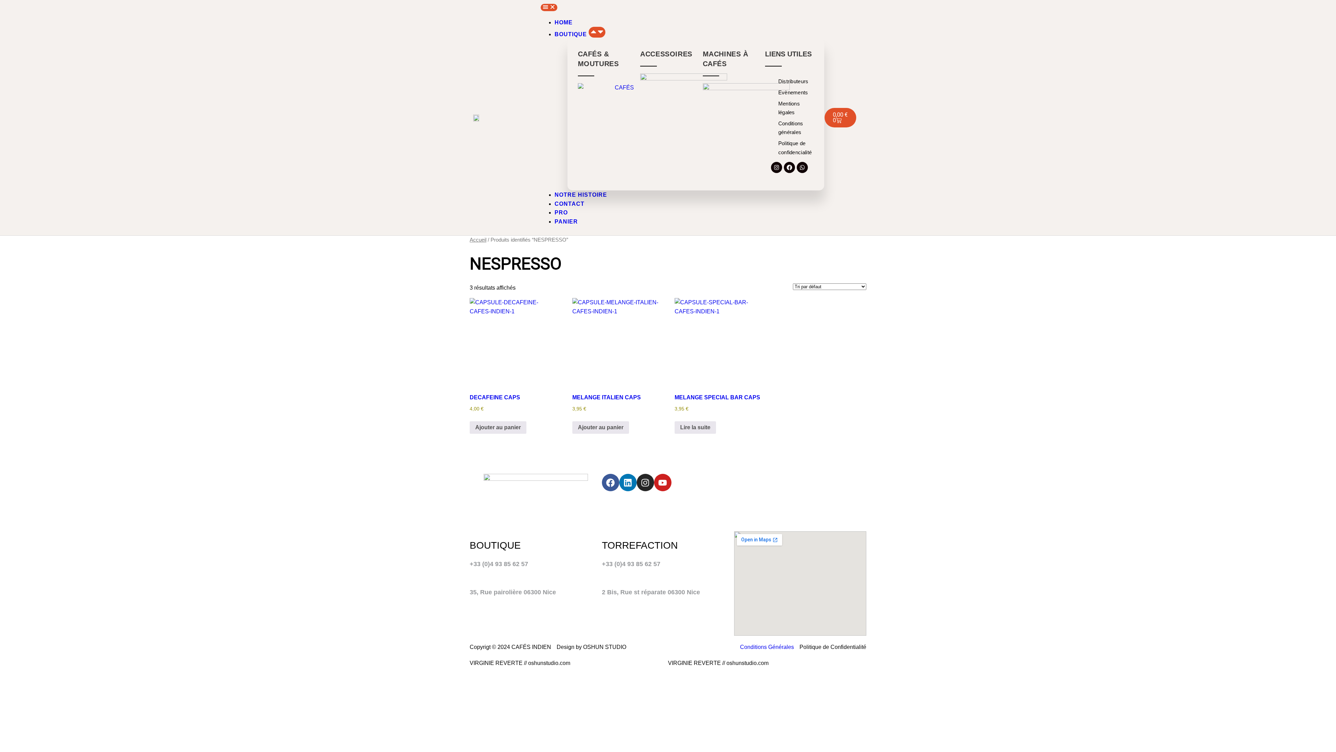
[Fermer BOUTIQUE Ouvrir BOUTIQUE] (597, 32)
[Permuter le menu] (549, 7)
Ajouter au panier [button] (498, 427)
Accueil (478, 240)
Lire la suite (695, 427)
